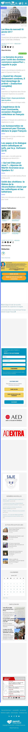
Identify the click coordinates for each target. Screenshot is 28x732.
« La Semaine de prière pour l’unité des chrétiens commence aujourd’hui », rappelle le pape (13, 61)
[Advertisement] (14, 294)
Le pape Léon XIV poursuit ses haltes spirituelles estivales (8, 631)
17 (7, 589)
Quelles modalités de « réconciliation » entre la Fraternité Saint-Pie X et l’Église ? (16, 561)
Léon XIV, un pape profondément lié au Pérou (8, 609)
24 (7, 592)
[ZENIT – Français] (8, 3)
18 (10, 589)
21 (20, 589)
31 (7, 594)
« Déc (4, 597)
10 (7, 586)
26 (14, 592)
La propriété (15, 710)
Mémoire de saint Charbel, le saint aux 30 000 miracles (16, 537)
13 (17, 586)
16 (4, 589)
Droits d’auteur (14, 712)
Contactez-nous (23, 712)
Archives (3, 8)
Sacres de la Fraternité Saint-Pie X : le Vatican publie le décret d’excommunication (17, 529)
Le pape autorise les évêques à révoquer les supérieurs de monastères (15, 553)
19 (14, 589)
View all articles (5, 257)
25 (10, 592)
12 (14, 586)
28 (20, 592)
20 (17, 589)
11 (10, 586)
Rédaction (17, 43)
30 (4, 594)
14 (20, 586)
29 (23, 592)
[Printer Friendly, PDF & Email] (23, 53)
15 (23, 586)
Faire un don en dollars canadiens (14, 278)
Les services (23, 710)
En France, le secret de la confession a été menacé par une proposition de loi (16, 545)
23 (4, 592)
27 (17, 592)
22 (23, 589)
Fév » (7, 597)
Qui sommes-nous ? (6, 710)
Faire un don (14, 274)
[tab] (8, 678)
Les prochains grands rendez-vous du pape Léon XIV (8, 620)
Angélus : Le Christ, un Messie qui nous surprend (14, 510)
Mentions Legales (5, 712)
